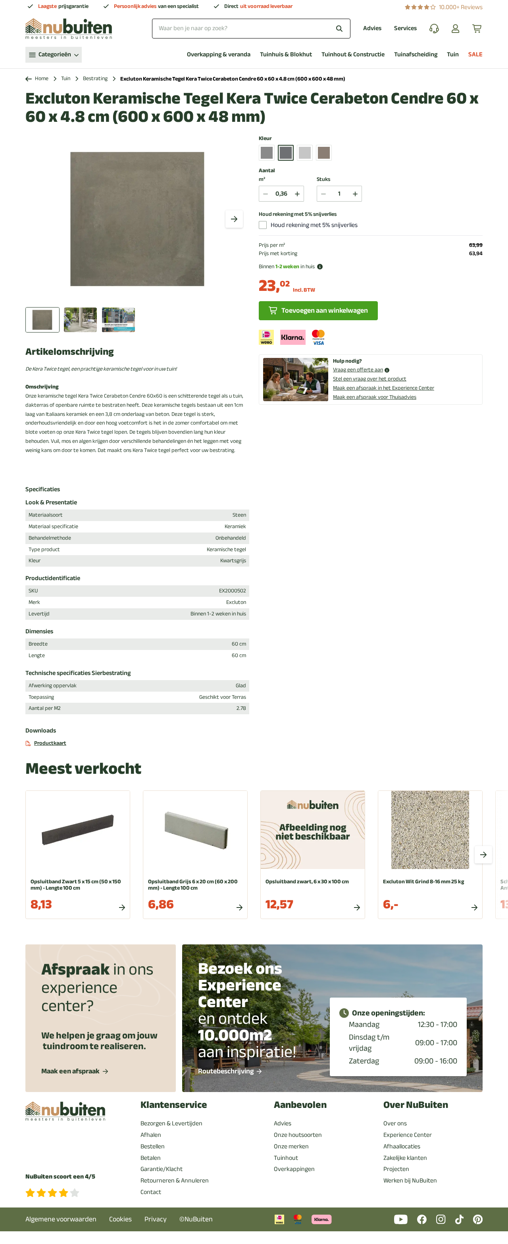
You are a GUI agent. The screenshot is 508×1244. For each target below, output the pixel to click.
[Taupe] (324, 153)
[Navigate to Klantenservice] (434, 28)
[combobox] (251, 28)
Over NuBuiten (415, 1104)
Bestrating (95, 78)
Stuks (323, 179)
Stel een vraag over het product (369, 378)
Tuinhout (286, 1158)
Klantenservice (173, 1104)
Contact (150, 1192)
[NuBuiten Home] (68, 28)
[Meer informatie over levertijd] (320, 266)
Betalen (150, 1158)
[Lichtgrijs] (305, 153)
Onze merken (291, 1146)
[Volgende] (234, 219)
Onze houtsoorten (298, 1135)
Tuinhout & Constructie (353, 54)
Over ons (395, 1123)
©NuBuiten (196, 1219)
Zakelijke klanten (405, 1158)
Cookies (120, 1219)
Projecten (396, 1169)
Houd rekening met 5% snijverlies (298, 214)
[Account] (456, 28)
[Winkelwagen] (477, 28)
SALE (475, 54)
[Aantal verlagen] (265, 193)
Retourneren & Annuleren (174, 1180)
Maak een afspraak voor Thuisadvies (374, 397)
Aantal (267, 170)
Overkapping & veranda (218, 54)
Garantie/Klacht (161, 1169)
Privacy (155, 1219)
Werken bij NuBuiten (410, 1180)
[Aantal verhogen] (297, 193)
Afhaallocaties (401, 1146)
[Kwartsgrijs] (286, 153)
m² (262, 179)
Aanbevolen (300, 1104)
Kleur (265, 138)
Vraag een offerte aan (358, 370)
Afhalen (150, 1135)
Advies (372, 28)
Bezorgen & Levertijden (171, 1123)
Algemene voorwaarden (60, 1219)
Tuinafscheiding (415, 54)
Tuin (453, 54)
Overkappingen (294, 1169)
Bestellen (152, 1146)
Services (405, 28)
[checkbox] (263, 225)
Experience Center (407, 1135)
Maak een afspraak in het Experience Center (383, 388)
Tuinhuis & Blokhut (286, 54)
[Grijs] (267, 153)
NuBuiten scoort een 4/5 (60, 1177)
